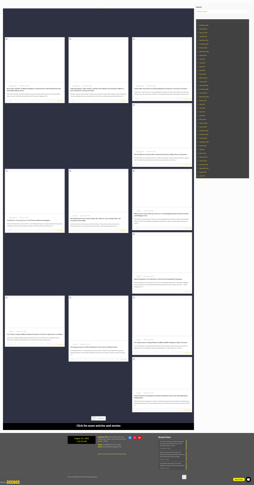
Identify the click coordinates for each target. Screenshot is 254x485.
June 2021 (202, 176)
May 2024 (202, 66)
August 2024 (203, 55)
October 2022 (203, 138)
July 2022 (202, 149)
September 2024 (204, 51)
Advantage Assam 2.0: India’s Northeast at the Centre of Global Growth (94, 347)
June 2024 (202, 63)
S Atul (74, 215)
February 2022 (203, 157)
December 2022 (203, 130)
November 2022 (203, 134)
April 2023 (202, 115)
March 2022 (202, 153)
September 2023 (204, 97)
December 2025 (203, 25)
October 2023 (203, 93)
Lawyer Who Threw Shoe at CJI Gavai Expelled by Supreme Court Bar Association (160, 88)
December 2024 (203, 40)
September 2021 (204, 168)
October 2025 (203, 29)
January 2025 (203, 36)
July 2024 (202, 59)
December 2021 (203, 164)
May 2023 (202, 112)
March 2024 (202, 74)
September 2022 (204, 142)
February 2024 (203, 78)
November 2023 (203, 89)
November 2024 (203, 44)
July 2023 (202, 104)
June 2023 (202, 108)
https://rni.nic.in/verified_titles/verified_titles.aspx (112, 454)
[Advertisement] (98, 22)
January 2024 (203, 81)
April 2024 (202, 70)
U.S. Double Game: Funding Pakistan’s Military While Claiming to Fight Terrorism (160, 342)
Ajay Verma (12, 86)
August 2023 (203, 100)
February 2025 (203, 32)
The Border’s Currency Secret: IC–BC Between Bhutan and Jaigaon (28, 220)
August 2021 (203, 172)
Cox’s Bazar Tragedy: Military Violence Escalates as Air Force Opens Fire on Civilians (35, 334)
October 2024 (203, 48)
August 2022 (203, 145)
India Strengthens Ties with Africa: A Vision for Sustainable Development (158, 279)
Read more (60, 101)
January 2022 (203, 161)
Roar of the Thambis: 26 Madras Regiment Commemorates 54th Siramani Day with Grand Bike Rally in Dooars (172, 443)
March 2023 (202, 119)
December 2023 (203, 85)
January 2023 (203, 127)
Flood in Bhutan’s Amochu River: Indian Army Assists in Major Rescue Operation (160, 154)
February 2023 (203, 123)
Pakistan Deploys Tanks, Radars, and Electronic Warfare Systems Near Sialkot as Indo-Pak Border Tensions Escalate (172, 454)
